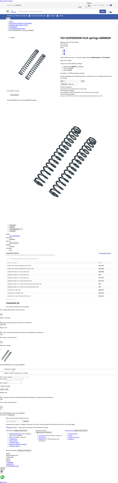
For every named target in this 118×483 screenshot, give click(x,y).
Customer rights (14, 442)
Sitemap (41, 439)
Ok (1, 314)
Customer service (14, 446)
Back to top (3, 482)
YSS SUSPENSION (14, 236)
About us (12, 437)
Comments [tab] (12, 231)
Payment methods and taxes (18, 444)
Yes (4, 324)
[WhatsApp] (2, 479)
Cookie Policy (13, 439)
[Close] (7, 103)
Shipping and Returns (16, 434)
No (1, 324)
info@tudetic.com (13, 466)
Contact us (42, 435)
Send (6, 389)
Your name (3, 379)
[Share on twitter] (64, 52)
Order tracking (72, 434)
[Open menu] (7, 11)
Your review (3, 383)
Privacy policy (13, 441)
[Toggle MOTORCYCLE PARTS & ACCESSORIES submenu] (29, 16)
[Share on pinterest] (64, 54)
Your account (69, 430)
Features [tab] (12, 227)
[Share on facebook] (64, 51)
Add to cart (11, 415)
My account (42, 437)
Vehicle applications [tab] (16, 229)
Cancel (2, 389)
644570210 (10, 464)
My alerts (71, 439)
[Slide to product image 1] (14, 95)
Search (103, 11)
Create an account (73, 437)
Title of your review (6, 377)
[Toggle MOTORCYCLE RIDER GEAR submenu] (48, 16)
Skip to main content (6, 1)
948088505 (10, 462)
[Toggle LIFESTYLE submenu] (57, 16)
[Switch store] (1, 472)
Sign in (70, 435)
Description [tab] (13, 225)
